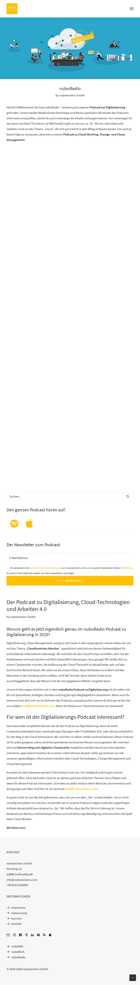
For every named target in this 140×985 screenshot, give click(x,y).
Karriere (16, 918)
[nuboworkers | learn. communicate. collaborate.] (12, 8)
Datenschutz (19, 913)
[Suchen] (70, 496)
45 (57, 477)
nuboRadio (18, 957)
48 (76, 477)
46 (64, 477)
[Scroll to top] (132, 977)
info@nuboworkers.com (38, 706)
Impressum (18, 908)
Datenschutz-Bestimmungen (45, 568)
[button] (131, 8)
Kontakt (16, 924)
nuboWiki (17, 946)
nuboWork (17, 952)
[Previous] (11, 478)
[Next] (128, 478)
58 (95, 477)
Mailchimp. (127, 568)
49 (83, 477)
